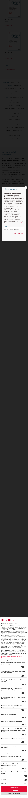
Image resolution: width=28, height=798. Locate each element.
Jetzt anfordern (18, 233)
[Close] (25, 187)
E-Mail (5, 226)
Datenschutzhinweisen (17, 223)
